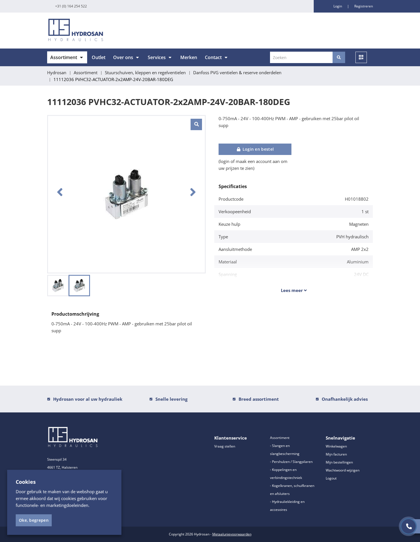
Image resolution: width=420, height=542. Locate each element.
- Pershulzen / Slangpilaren (291, 461)
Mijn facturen (336, 454)
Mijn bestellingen (339, 462)
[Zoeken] (339, 57)
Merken (188, 57)
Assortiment (63, 57)
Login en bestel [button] (257, 149)
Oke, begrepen (34, 520)
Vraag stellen (224, 446)
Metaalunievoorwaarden (231, 534)
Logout (331, 478)
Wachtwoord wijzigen (342, 470)
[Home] (126, 30)
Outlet (98, 57)
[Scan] (361, 57)
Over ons (123, 57)
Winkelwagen (336, 446)
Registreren (363, 6)
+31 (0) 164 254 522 (71, 6)
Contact (213, 57)
